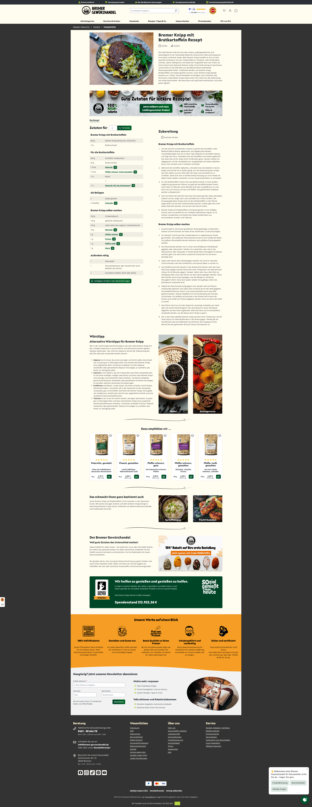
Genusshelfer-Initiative (177, 731)
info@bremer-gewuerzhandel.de (93, 744)
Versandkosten (150, 797)
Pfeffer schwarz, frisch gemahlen (119, 172)
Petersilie (109, 203)
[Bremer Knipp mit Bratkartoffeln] (121, 58)
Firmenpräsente (212, 734)
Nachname (106, 691)
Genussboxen (211, 737)
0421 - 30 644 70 (87, 731)
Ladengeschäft (174, 734)
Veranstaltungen (174, 737)
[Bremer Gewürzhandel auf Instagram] (86, 772)
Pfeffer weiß (110, 243)
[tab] (94, 120)
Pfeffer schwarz (111, 234)
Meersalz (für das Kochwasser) (118, 185)
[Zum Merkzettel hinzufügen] (110, 435)
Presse (170, 746)
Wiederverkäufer (212, 731)
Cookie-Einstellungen (138, 758)
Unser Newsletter (213, 743)
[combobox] (151, 10)
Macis (107, 248)
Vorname (76, 691)
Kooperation (173, 749)
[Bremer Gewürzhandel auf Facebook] (80, 772)
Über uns (172, 728)
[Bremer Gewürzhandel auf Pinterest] (98, 772)
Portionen (125, 128)
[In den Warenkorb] (115, 167)
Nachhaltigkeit (174, 743)
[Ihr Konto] (230, 10)
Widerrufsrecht (136, 740)
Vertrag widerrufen (138, 752)
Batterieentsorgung (138, 746)
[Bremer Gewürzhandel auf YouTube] (104, 772)
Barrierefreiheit (136, 737)
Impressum (134, 728)
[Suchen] (176, 10)
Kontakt (133, 749)
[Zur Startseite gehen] (99, 10)
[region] (121, 58)
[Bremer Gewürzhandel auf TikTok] (92, 772)
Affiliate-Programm (213, 746)
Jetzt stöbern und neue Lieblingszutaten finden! (156, 108)
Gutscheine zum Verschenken (218, 740)
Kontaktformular (102, 747)
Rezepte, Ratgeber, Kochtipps (218, 728)
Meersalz (109, 167)
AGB (131, 731)
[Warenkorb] (236, 10)
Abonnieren (119, 702)
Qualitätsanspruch (175, 740)
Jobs (169, 752)
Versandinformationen (139, 743)
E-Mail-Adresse (80, 681)
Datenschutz (135, 734)
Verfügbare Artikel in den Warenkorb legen (112, 281)
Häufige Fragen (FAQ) (138, 755)
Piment (108, 239)
